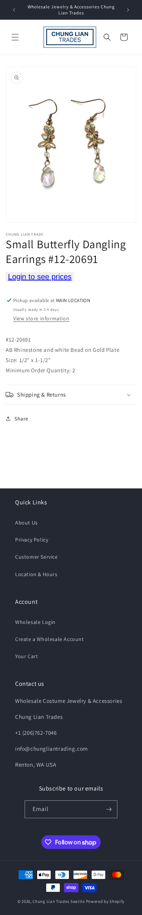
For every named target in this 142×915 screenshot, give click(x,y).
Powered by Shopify (105, 901)
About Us (26, 522)
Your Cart (26, 656)
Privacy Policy (31, 539)
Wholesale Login (35, 622)
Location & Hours (36, 574)
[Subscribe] (108, 809)
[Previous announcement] (14, 10)
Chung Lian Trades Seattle (59, 901)
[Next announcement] (128, 10)
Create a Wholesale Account (49, 639)
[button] (15, 37)
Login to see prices (40, 276)
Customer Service (36, 556)
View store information (41, 318)
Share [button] (21, 418)
